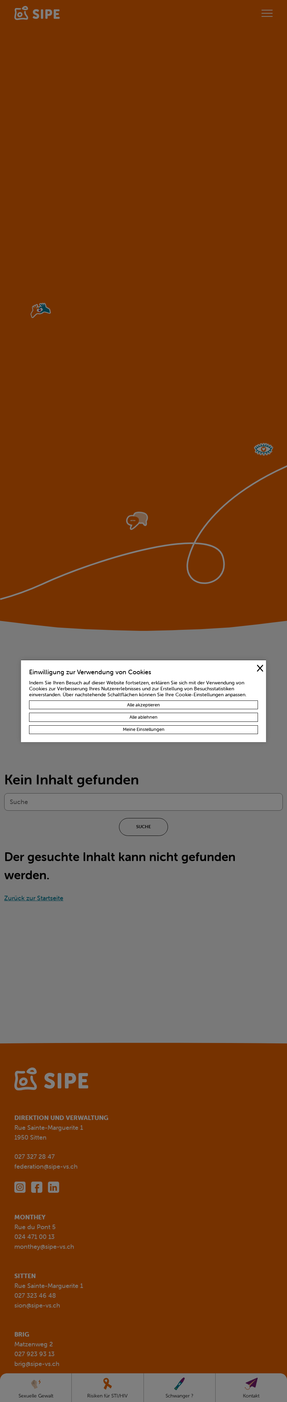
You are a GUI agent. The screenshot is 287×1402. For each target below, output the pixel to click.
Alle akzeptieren (143, 705)
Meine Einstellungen (143, 729)
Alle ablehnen (144, 717)
